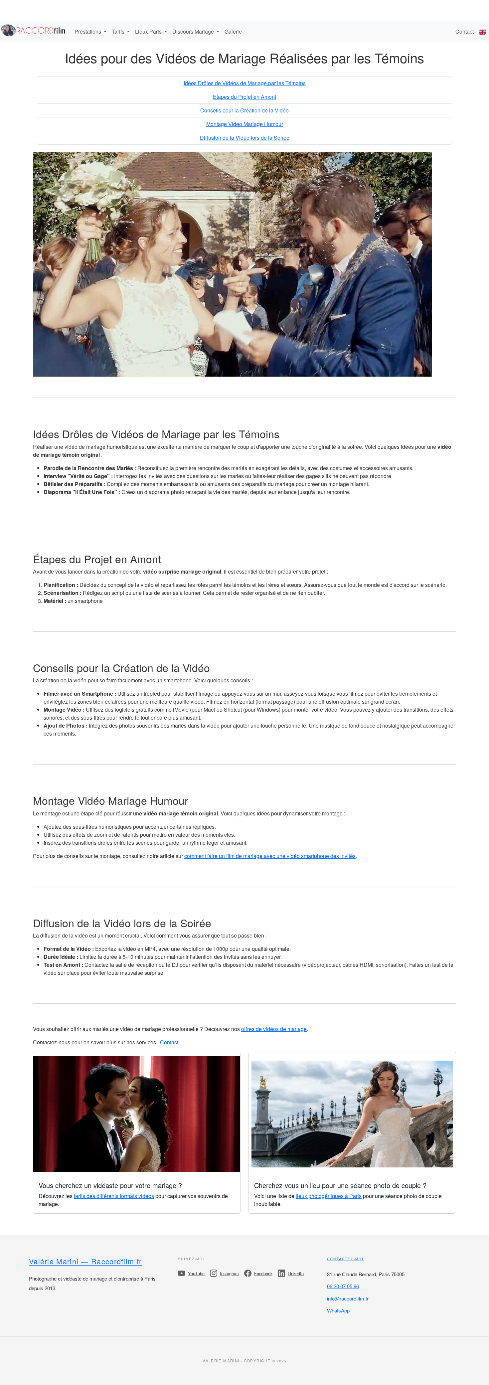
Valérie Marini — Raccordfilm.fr (85, 1261)
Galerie (233, 31)
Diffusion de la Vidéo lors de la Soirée (244, 137)
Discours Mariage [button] (193, 31)
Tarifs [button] (119, 31)
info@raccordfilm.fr (348, 1298)
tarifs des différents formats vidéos (114, 1196)
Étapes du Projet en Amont (244, 96)
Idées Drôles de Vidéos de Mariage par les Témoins (245, 83)
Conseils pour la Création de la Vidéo (244, 110)
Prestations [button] (88, 31)
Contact (464, 31)
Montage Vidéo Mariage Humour (244, 124)
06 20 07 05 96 (343, 1286)
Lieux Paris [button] (149, 31)
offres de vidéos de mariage (274, 1029)
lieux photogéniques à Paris (329, 1196)
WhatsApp (338, 1310)
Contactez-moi (345, 1259)
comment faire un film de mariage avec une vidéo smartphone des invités (270, 856)
